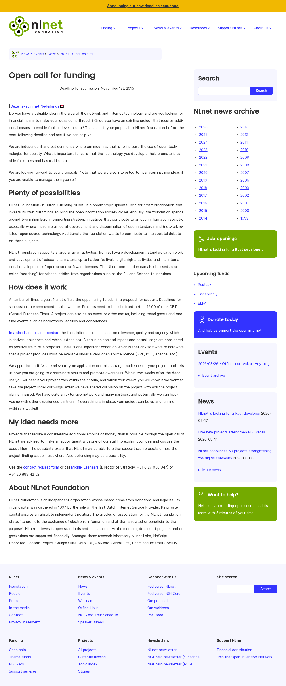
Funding (105, 28)
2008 (244, 165)
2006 (244, 180)
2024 (203, 142)
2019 (203, 180)
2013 (244, 127)
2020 (203, 172)
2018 (203, 188)
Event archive (213, 375)
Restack (204, 284)
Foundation (18, 586)
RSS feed (155, 615)
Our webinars (158, 608)
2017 (203, 195)
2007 (244, 172)
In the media (19, 608)
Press (13, 600)
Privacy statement (24, 622)
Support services (23, 671)
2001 (244, 203)
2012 (244, 134)
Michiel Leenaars (85, 467)
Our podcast (157, 600)
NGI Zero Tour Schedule (98, 615)
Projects (133, 28)
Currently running (92, 657)
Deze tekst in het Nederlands (35, 106)
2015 (203, 210)
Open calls (17, 650)
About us (260, 28)
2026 (203, 127)
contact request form (41, 467)
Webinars (85, 600)
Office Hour (88, 608)
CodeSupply (207, 294)
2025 (203, 134)
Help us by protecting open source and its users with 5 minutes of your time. (233, 503)
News (52, 54)
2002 (244, 195)
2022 (203, 157)
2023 (203, 150)
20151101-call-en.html (76, 54)
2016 (203, 203)
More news (211, 469)
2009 (244, 157)
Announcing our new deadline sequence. (143, 6)
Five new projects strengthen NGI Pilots (231, 432)
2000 (244, 210)
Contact (16, 615)
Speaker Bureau (91, 622)
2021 (203, 165)
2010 (244, 150)
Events (84, 593)
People (14, 593)
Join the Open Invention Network (244, 657)
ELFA (202, 303)
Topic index (87, 664)
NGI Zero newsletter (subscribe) (174, 657)
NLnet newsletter (162, 650)
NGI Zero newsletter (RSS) (169, 664)
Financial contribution (234, 650)
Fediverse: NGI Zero (164, 593)
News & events (166, 28)
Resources (198, 28)
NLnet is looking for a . (230, 244)
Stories (84, 671)
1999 (244, 218)
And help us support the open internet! (230, 325)
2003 (244, 188)
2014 (203, 218)
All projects (87, 650)
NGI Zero (16, 664)
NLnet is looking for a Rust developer (229, 413)
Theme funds (20, 657)
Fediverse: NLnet (161, 586)
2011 (244, 142)
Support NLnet (230, 28)
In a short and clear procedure (34, 332)
